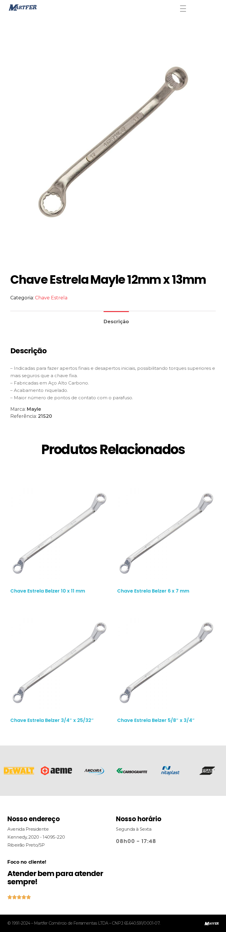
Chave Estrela (51, 298)
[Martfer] (36, 7)
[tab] (116, 319)
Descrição (116, 321)
